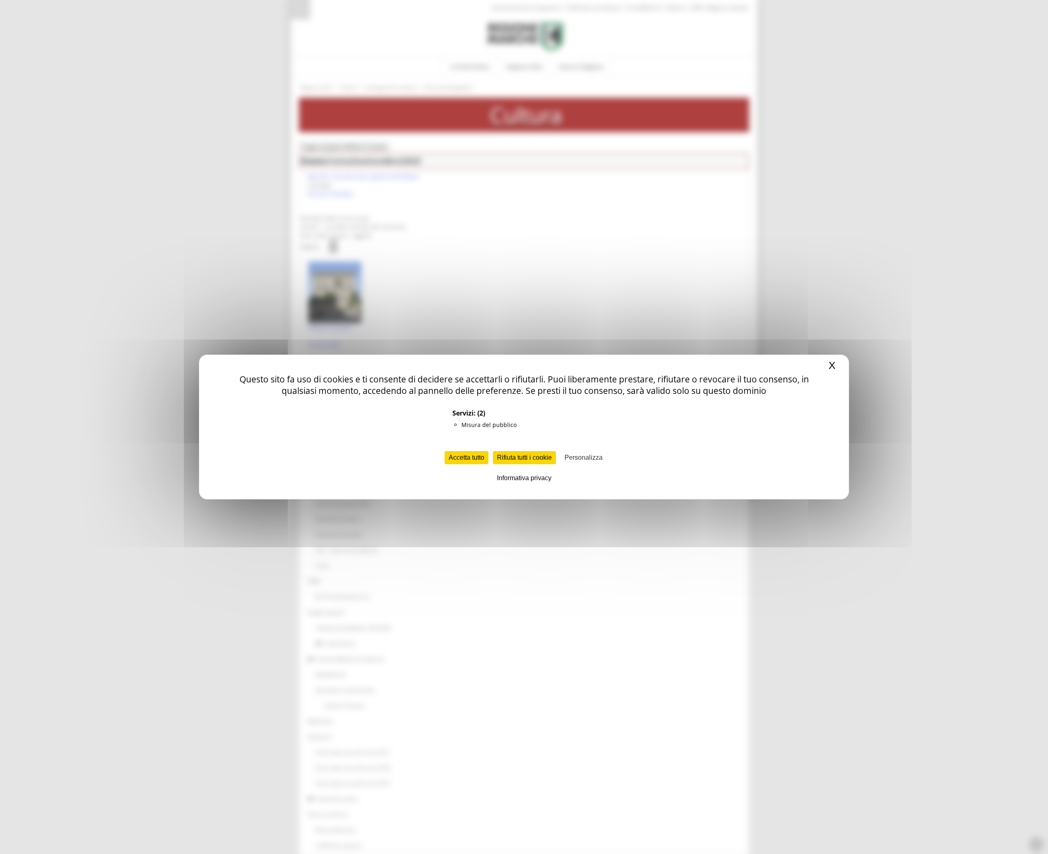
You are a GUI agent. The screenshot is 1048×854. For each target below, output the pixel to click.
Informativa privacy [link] (524, 477)
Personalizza (584, 457)
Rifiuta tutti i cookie (524, 457)
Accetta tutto (466, 457)
